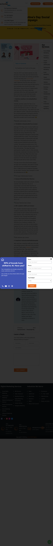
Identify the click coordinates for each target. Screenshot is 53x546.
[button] (51, 259)
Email (29, 271)
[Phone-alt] (2, 286)
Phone (29, 265)
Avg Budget (31, 277)
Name (29, 259)
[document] (26, 273)
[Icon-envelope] (5, 286)
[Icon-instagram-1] (9, 286)
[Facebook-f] (12, 286)
